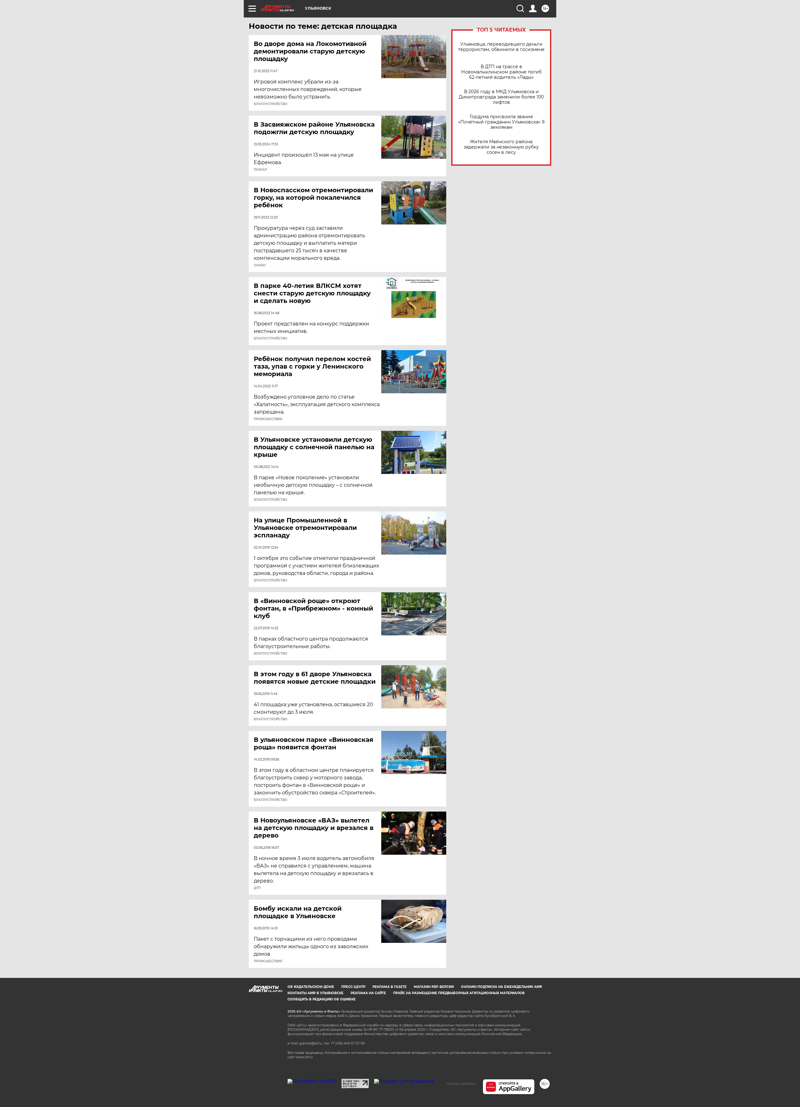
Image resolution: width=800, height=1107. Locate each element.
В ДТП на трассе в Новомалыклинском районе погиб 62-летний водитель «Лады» (501, 72)
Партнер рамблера (461, 1083)
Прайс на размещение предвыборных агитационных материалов (459, 993)
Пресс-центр (353, 987)
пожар (260, 169)
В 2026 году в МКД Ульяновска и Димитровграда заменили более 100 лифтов (501, 97)
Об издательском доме (311, 987)
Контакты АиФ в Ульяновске (315, 993)
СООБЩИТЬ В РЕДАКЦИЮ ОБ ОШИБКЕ (322, 999)
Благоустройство (270, 104)
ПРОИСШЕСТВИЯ (268, 419)
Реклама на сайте (368, 993)
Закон (260, 265)
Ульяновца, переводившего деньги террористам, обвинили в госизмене (501, 47)
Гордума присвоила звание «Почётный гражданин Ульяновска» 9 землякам (501, 122)
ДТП (257, 888)
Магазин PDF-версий (434, 987)
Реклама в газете (389, 987)
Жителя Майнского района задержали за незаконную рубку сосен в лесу (501, 147)
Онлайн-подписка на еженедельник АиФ (501, 987)
